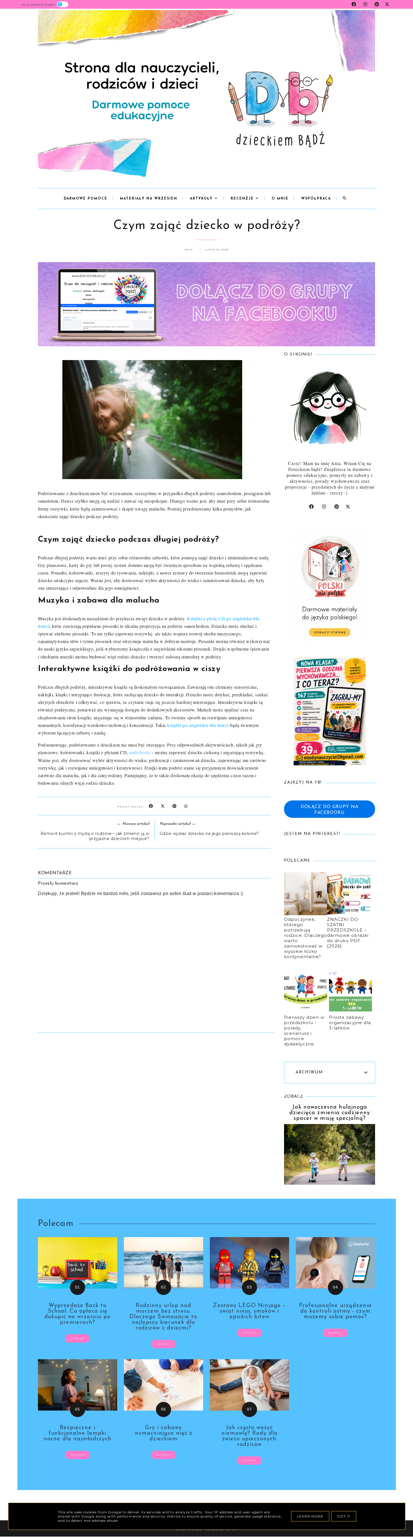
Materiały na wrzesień (148, 198)
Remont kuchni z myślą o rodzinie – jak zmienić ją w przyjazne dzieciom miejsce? (94, 836)
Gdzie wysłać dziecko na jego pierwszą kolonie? (209, 833)
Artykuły (202, 198)
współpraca (316, 198)
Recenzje (243, 198)
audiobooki (140, 752)
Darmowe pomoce (85, 198)
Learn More (310, 1516)
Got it (343, 1516)
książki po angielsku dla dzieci (198, 725)
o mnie (280, 198)
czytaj (77, 1338)
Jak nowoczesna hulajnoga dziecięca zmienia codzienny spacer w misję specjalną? (329, 1112)
